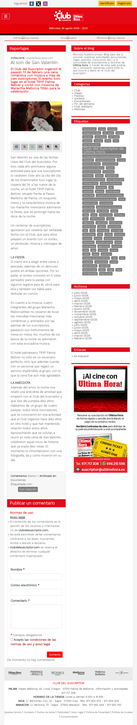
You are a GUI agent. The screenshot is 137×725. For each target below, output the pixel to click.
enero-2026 (82, 309)
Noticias (79, 109)
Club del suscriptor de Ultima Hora (68, 16)
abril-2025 (81, 333)
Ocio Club (88, 195)
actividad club (89, 227)
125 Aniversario (89, 129)
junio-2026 (81, 295)
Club (77, 90)
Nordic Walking (113, 191)
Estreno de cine (91, 164)
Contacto (29, 712)
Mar (111, 188)
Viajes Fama (88, 223)
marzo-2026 (82, 303)
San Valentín (28, 489)
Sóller (94, 215)
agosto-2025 (82, 322)
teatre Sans (104, 266)
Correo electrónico (25, 585)
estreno (98, 238)
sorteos (114, 262)
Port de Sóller (106, 203)
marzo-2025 (82, 335)
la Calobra (103, 250)
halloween (117, 246)
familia (118, 242)
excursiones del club (113, 238)
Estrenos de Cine (110, 164)
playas (95, 254)
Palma (121, 199)
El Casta (121, 160)
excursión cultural (104, 242)
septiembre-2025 (85, 319)
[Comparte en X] (24, 147)
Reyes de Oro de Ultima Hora (109, 207)
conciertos (119, 235)
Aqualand (112, 129)
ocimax (86, 254)
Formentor (87, 176)
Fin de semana (84, 103)
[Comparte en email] (40, 147)
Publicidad (63, 712)
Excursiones (18, 480)
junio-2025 (81, 327)
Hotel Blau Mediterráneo (111, 184)
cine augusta (103, 231)
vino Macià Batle (90, 274)
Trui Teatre (119, 215)
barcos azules (114, 227)
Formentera (108, 172)
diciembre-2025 (84, 311)
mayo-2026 (81, 298)
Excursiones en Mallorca (93, 168)
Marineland (87, 191)
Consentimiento (69, 716)
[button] (57, 116)
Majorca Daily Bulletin (100, 673)
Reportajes (19, 48)
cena (92, 231)
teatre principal (89, 270)
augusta (101, 227)
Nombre (18, 569)
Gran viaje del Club (115, 180)
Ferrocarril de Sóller (91, 172)
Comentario (20, 600)
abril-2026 (81, 301)
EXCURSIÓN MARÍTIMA (105, 160)
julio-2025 (80, 325)
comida (108, 235)
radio (114, 258)
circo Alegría (117, 231)
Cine (108, 141)
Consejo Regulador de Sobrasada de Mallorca (101, 156)
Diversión (88, 160)
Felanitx (110, 168)
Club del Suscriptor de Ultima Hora (103, 150)
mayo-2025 (81, 330)
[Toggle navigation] (6, 16)
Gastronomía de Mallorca (93, 180)
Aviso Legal (77, 712)
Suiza (85, 215)
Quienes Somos (13, 712)
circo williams (89, 235)
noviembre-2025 (85, 314)
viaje (110, 270)
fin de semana (89, 246)
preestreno (106, 254)
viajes (119, 270)
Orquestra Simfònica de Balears (110, 195)
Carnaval (98, 141)
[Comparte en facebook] (16, 147)
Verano (110, 219)
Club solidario (83, 106)
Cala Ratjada (101, 137)
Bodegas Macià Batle (91, 133)
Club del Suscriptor (91, 145)
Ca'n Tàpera (108, 133)
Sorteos (79, 98)
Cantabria (87, 141)
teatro (102, 270)
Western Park (115, 223)
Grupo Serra (122, 673)
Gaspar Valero (111, 176)
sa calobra (87, 262)
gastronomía (104, 246)
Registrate (124, 3)
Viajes (78, 93)
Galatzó (99, 176)
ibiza (93, 250)
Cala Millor (87, 137)
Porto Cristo (88, 207)
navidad (114, 250)
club (100, 235)
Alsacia (102, 129)
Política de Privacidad (97, 712)
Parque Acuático (90, 203)
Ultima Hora (97, 219)
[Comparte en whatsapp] (32, 147)
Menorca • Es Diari (58, 673)
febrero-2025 (83, 338)
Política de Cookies (122, 712)
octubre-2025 (83, 317)
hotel (85, 250)
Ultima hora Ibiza (36, 673)
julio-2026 (80, 293)
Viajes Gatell (101, 223)
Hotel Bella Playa (90, 184)
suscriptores (89, 266)
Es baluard (81, 356)
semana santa (101, 262)
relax (122, 258)
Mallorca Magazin (79, 673)
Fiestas (79, 95)
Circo (116, 141)
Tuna (85, 219)
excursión (88, 242)
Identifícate (107, 3)
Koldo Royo (88, 188)
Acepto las (33, 642)
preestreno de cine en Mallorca (96, 258)
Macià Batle (101, 188)
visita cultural (105, 274)
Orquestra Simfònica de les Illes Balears (99, 199)
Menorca (99, 191)
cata (85, 231)
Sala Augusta (88, 211)
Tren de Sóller (105, 215)
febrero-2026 (83, 306)
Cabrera (120, 133)
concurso (87, 238)
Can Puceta (113, 137)
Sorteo (114, 211)
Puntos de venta (46, 712)
